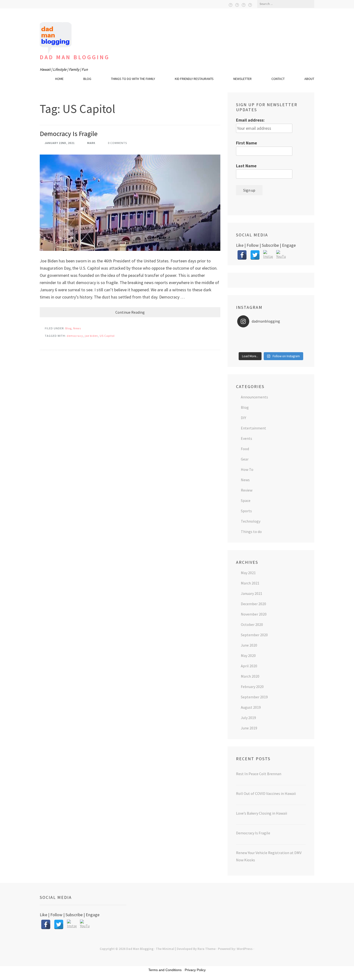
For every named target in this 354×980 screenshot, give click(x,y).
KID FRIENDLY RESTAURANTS (194, 79)
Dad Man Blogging (75, 57)
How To (247, 469)
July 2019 (248, 717)
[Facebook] (230, 5)
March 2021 (250, 583)
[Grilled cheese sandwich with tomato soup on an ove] (271, 340)
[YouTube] (250, 5)
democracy (75, 335)
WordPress (245, 949)
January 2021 (251, 593)
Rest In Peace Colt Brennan (258, 773)
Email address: (250, 120)
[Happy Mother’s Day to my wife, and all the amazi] (248, 334)
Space (245, 500)
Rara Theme (206, 949)
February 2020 (252, 686)
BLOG (87, 79)
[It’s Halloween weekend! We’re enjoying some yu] (271, 347)
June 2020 (249, 645)
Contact (278, 79)
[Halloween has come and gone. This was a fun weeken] (248, 347)
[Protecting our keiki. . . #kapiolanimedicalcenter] (293, 340)
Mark (91, 143)
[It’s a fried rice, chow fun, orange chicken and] (293, 347)
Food (245, 448)
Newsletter (242, 79)
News (77, 328)
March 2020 (250, 676)
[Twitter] (237, 5)
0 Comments (117, 143)
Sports (246, 510)
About (309, 79)
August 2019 (251, 707)
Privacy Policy (195, 970)
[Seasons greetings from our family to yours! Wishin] (271, 334)
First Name (246, 143)
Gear (245, 459)
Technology (250, 521)
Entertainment (253, 428)
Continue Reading (130, 312)
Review (246, 490)
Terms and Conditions (165, 970)
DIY (243, 417)
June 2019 (249, 728)
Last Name (246, 166)
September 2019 (254, 696)
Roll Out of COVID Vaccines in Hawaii (266, 793)
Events (246, 438)
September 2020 (254, 634)
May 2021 (248, 572)
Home (59, 79)
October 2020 (252, 624)
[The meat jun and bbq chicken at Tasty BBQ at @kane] (248, 340)
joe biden (91, 335)
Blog (68, 328)
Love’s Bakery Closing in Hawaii (261, 813)
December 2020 (253, 603)
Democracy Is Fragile (69, 133)
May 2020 (248, 655)
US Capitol (107, 335)
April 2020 (249, 665)
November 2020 (254, 614)
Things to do (251, 531)
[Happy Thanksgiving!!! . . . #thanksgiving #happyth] (293, 334)
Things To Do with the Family (133, 79)
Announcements (254, 397)
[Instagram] (243, 5)
